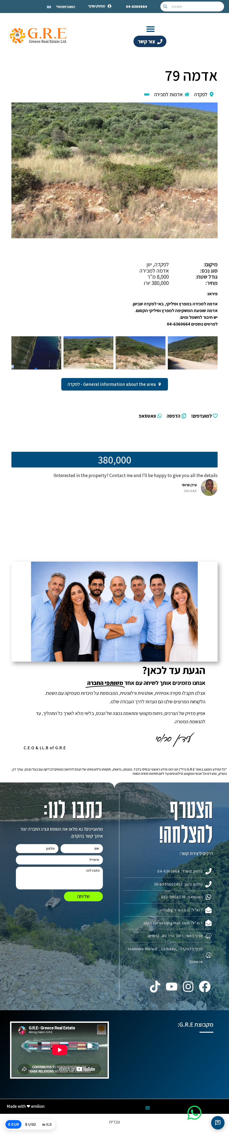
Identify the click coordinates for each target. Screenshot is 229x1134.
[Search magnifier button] (165, 6)
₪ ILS (47, 1124)
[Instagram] (188, 986)
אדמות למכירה (168, 94)
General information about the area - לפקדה (112, 384)
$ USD (30, 1124)
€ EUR (13, 1124)
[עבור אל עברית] (49, 6)
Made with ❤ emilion (26, 1106)
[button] (150, 29)
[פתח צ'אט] (218, 1123)
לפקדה (200, 94)
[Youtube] (171, 986)
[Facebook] (205, 986)
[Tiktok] (155, 986)
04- (136, 6)
